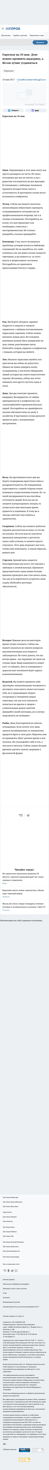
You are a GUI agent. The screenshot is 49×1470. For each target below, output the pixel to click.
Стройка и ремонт (20, 35)
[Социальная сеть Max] (36, 110)
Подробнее (7, 1390)
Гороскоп (9, 70)
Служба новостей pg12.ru (31, 79)
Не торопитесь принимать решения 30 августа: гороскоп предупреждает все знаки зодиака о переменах (23, 878)
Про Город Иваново (10, 1217)
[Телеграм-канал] (13, 110)
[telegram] (28, 815)
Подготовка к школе (38, 35)
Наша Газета (7, 1212)
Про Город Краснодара (11, 1257)
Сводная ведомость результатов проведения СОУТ (21, 1307)
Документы (5, 35)
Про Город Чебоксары (10, 1197)
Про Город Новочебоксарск (12, 1202)
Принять (40, 42)
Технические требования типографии (16, 1284)
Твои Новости (8, 1221)
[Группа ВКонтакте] (5, 1270)
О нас (5, 1293)
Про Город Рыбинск (10, 1232)
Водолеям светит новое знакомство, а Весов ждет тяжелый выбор (23, 893)
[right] (46, 35)
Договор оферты (9, 1279)
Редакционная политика (11, 1302)
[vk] (21, 815)
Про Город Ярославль (10, 1206)
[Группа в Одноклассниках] (8, 1270)
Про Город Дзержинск (10, 1246)
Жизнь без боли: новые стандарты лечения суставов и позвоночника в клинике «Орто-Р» (24, 906)
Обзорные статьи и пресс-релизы (15, 1288)
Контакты (6, 1297)
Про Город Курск (9, 1227)
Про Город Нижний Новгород (13, 1242)
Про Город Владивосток (11, 1251)
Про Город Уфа (8, 1236)
